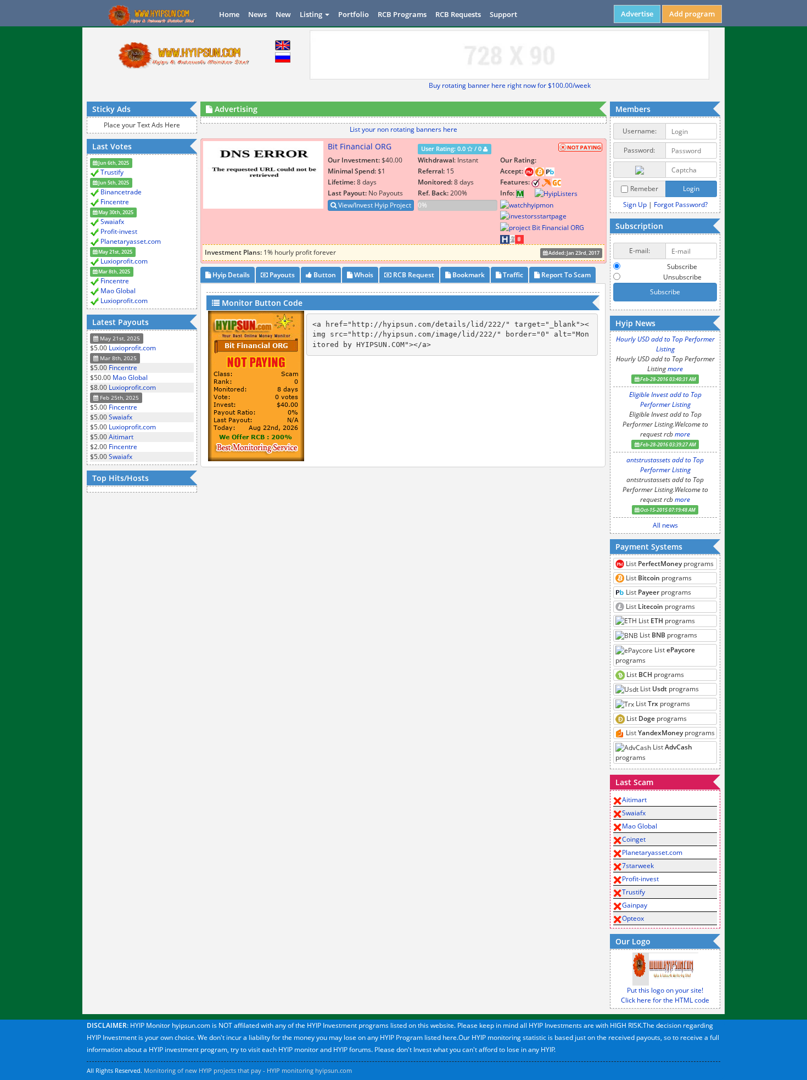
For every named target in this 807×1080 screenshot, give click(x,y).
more (675, 368)
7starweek (638, 865)
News (257, 14)
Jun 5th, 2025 (113, 182)
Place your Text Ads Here (142, 125)
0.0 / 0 (452, 149)
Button (324, 274)
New (283, 14)
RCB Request (412, 274)
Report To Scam (565, 274)
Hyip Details (230, 274)
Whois (362, 274)
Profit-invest (118, 231)
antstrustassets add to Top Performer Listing (665, 464)
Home (229, 14)
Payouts (281, 274)
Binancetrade (121, 192)
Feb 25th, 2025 (118, 397)
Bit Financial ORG (359, 146)
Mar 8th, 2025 (113, 271)
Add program (692, 14)
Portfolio (353, 14)
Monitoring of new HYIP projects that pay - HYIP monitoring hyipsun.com (248, 1070)
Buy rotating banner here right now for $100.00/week (510, 85)
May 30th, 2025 (115, 212)
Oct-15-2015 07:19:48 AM (667, 509)
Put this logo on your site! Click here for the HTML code (665, 995)
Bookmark (468, 274)
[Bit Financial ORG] (529, 193)
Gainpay (634, 905)
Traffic (512, 274)
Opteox (633, 918)
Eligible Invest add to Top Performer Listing (665, 399)
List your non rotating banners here (403, 129)
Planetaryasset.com (130, 241)
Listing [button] (312, 14)
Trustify (112, 172)
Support (503, 14)
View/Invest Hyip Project (374, 205)
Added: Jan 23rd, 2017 (573, 252)
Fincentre (114, 201)
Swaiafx (112, 221)
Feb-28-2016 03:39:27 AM (667, 444)
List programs (669, 563)
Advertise (637, 14)
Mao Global (118, 290)
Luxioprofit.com (124, 261)
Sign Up (635, 204)
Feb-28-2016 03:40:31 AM (667, 379)
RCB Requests (458, 14)
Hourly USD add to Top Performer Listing (665, 344)
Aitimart (121, 436)
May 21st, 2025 (114, 251)
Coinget (634, 839)
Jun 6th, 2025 (113, 162)
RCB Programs (402, 14)
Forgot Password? (681, 204)
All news (665, 525)
